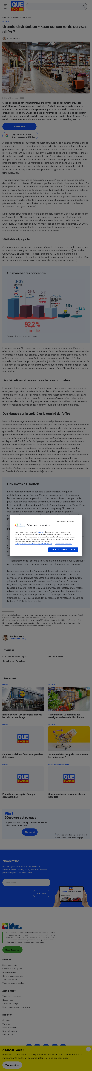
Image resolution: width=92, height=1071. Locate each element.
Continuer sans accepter (65, 521)
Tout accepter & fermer (63, 550)
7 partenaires (40, 532)
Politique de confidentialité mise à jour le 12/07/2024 (33, 544)
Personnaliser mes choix (63, 544)
